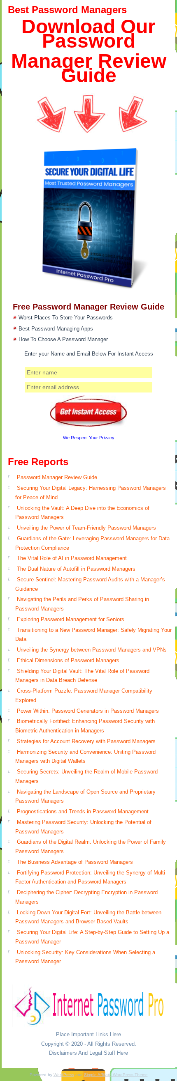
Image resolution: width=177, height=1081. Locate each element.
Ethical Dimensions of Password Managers (68, 660)
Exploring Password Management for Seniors (70, 619)
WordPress (64, 1074)
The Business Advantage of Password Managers (75, 862)
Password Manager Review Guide (57, 477)
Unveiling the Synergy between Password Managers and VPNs (92, 650)
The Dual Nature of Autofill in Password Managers (76, 569)
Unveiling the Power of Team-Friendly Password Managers (86, 528)
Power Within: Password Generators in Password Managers (88, 711)
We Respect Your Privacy (88, 437)
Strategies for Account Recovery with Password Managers (86, 741)
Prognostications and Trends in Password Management (83, 811)
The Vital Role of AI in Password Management (72, 558)
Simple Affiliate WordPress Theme (116, 1074)
